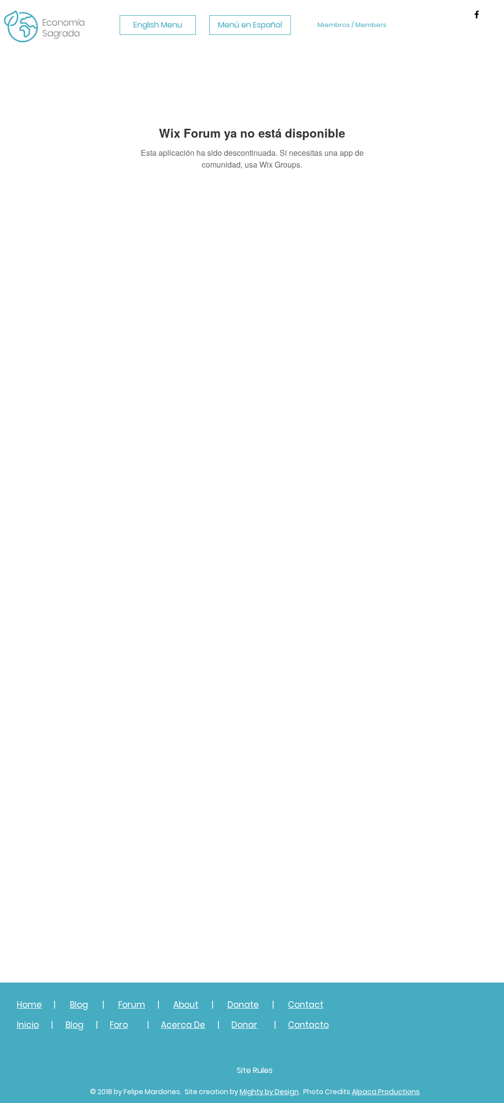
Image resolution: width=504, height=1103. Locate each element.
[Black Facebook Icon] (477, 14)
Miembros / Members (351, 24)
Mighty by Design (269, 1092)
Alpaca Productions (386, 1092)
